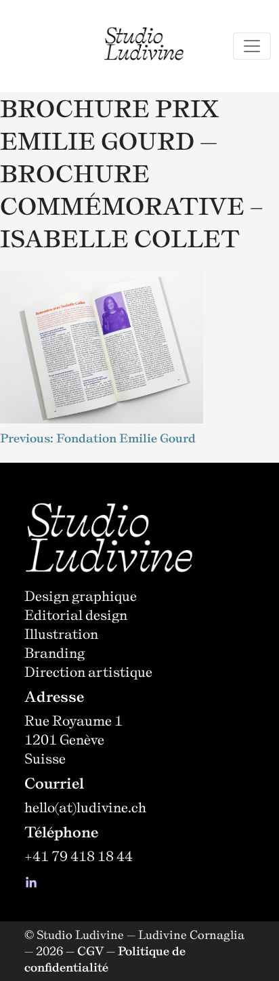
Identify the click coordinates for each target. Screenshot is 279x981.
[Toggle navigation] (252, 46)
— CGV (85, 951)
